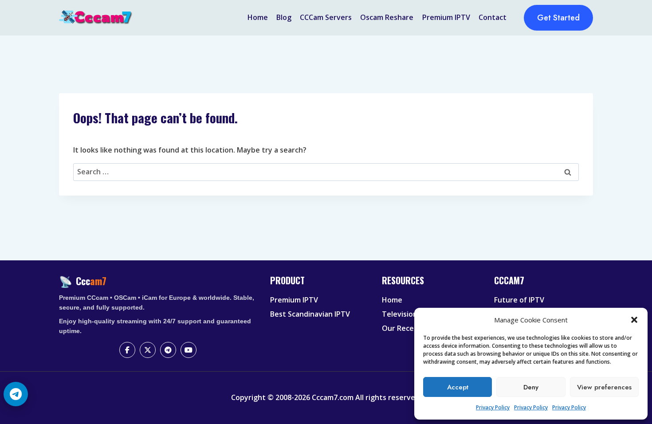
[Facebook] (127, 350)
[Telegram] (168, 350)
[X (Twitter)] (148, 350)
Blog (283, 17)
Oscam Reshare (386, 17)
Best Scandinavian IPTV (310, 314)
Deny (530, 387)
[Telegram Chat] (16, 394)
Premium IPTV (446, 17)
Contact (493, 17)
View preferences (604, 387)
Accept (457, 387)
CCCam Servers (326, 17)
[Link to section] (320, 288)
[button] (634, 319)
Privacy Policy (493, 407)
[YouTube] (188, 350)
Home (257, 17)
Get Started (558, 18)
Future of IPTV (519, 300)
